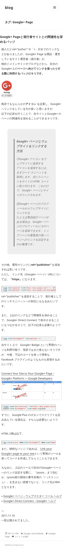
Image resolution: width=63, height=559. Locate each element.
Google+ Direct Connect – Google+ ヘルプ (29, 501)
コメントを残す (22, 536)
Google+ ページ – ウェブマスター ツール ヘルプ (32, 496)
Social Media (37, 533)
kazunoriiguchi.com (17, 545)
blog (9, 7)
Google (27, 533)
